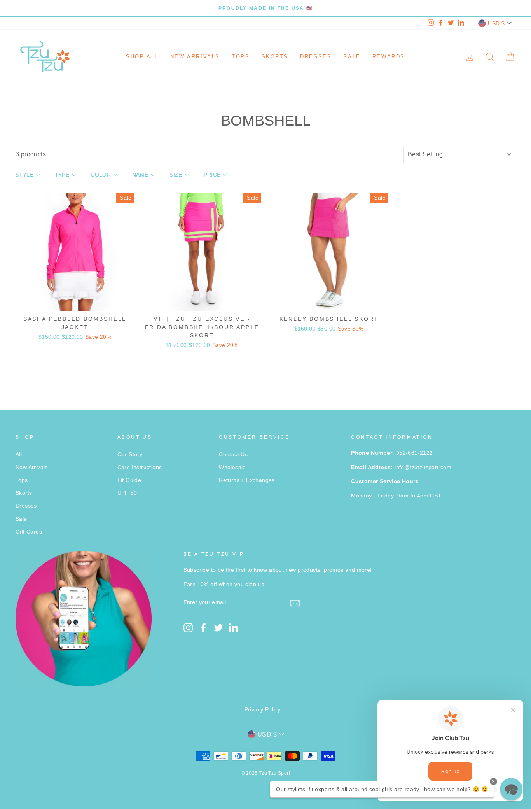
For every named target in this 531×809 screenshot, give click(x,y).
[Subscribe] (295, 603)
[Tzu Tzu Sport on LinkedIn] (233, 627)
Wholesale (232, 467)
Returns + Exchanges (247, 480)
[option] (265, 8)
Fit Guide (129, 480)
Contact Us (233, 454)
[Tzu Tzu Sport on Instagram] (188, 627)
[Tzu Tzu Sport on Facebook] (203, 627)
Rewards (388, 57)
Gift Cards (29, 532)
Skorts (275, 57)
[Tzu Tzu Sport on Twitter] (218, 627)
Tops (241, 57)
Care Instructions (139, 467)
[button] (511, 789)
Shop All (142, 57)
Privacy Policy (263, 710)
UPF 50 (127, 493)
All (19, 454)
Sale (351, 57)
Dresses (316, 57)
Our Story (130, 454)
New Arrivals (195, 57)
